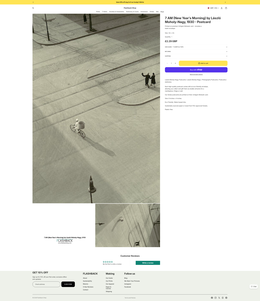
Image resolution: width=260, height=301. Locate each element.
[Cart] (226, 8)
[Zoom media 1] (96, 108)
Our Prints (109, 281)
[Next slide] (225, 2)
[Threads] (223, 298)
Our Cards (109, 278)
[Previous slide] (33, 2)
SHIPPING (168, 56)
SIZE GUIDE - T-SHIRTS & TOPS (174, 47)
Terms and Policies (130, 298)
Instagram (127, 284)
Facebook (127, 287)
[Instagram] (215, 298)
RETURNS (168, 51)
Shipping (109, 291)
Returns (85, 284)
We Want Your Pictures (132, 281)
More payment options (196, 74)
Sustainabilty (87, 281)
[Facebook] (212, 298)
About (85, 278)
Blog (125, 278)
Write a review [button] (147, 263)
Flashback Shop (41, 297)
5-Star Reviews (88, 287)
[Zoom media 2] (96, 225)
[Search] (33, 8)
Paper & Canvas (108, 287)
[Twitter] (219, 298)
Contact (85, 290)
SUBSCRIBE (68, 284)
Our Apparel (110, 284)
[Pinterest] (226, 298)
